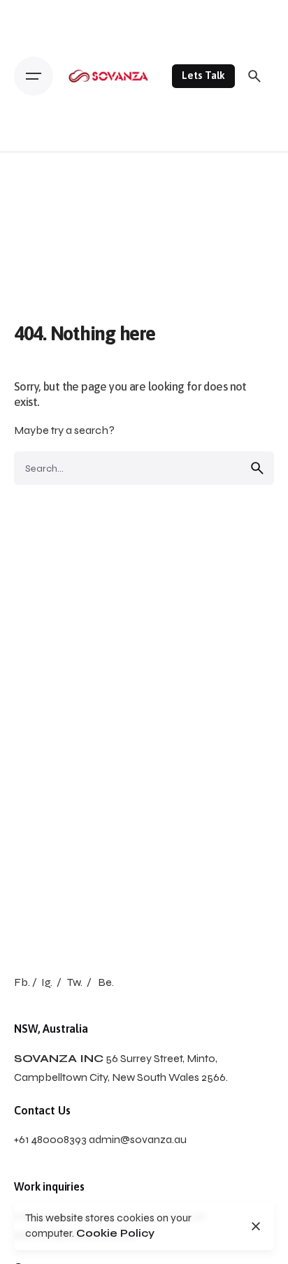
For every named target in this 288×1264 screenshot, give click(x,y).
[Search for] (144, 468)
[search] (257, 468)
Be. (106, 982)
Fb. (22, 982)
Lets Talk (203, 75)
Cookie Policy (115, 1233)
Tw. (74, 982)
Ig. (46, 982)
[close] (256, 1226)
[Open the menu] (33, 76)
